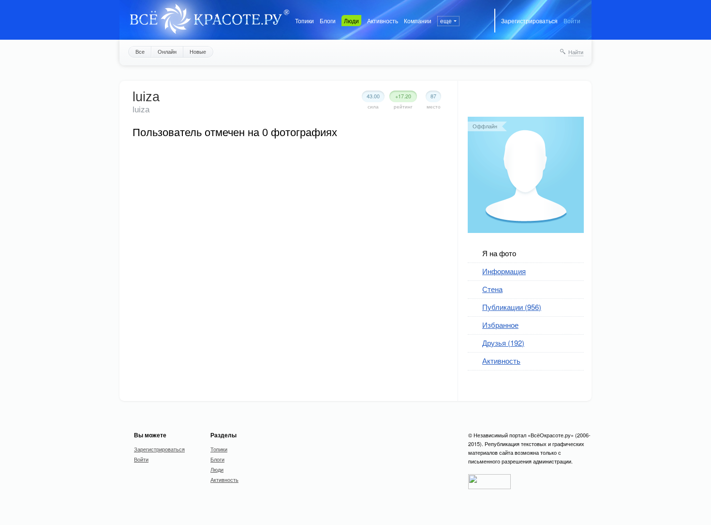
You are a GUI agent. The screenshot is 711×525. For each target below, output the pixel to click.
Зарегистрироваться (529, 20)
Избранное (500, 325)
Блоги (328, 20)
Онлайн (167, 51)
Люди (351, 20)
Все (140, 51)
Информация (504, 271)
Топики (304, 20)
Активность (382, 20)
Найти (575, 52)
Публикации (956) (511, 307)
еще (446, 20)
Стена (492, 289)
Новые (198, 51)
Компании (417, 20)
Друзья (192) (503, 343)
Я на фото (499, 253)
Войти (571, 20)
